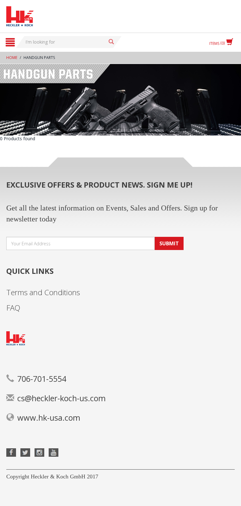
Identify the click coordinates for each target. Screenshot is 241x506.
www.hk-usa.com (48, 417)
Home (11, 57)
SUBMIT (169, 243)
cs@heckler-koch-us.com (61, 398)
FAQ (13, 307)
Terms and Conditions (43, 292)
